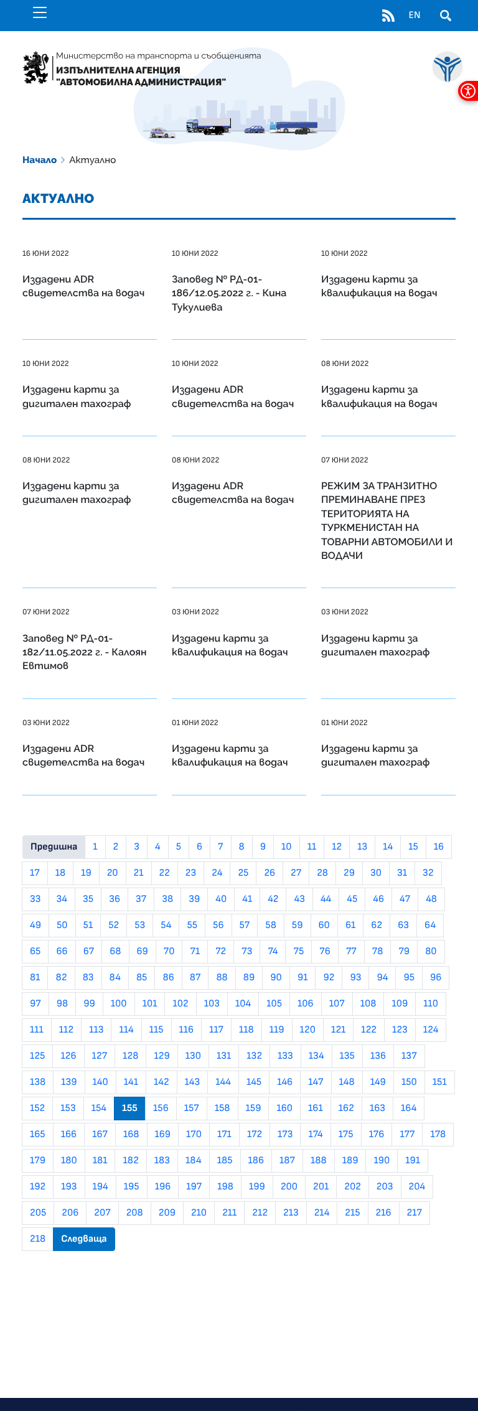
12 (337, 847)
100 (119, 1004)
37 (141, 899)
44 (326, 899)
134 (316, 1056)
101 (150, 1004)
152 (37, 1108)
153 (67, 1108)
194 (100, 1187)
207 (102, 1213)
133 (285, 1056)
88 (221, 978)
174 (315, 1135)
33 (35, 899)
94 (382, 978)
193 (69, 1187)
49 (35, 926)
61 (350, 926)
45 (352, 899)
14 (388, 847)
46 (378, 899)
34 (62, 899)
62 (376, 926)
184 (193, 1161)
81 (35, 978)
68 (115, 952)
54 (166, 926)
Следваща (84, 1239)
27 (296, 873)
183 (162, 1161)
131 (224, 1056)
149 (378, 1082)
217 (414, 1213)
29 (349, 873)
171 (224, 1135)
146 (285, 1082)
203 (385, 1187)
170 (194, 1135)
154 (98, 1108)
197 (194, 1187)
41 (247, 899)
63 (403, 926)
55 (192, 926)
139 (69, 1082)
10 (286, 847)
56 (218, 926)
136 (378, 1056)
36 (114, 899)
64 (430, 926)
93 (355, 978)
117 (216, 1030)
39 (194, 899)
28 (322, 873)
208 (134, 1213)
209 (167, 1213)
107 (337, 1004)
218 (37, 1239)
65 (35, 952)
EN (414, 16)
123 (400, 1030)
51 (88, 926)
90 (276, 978)
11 (312, 847)
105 (274, 1004)
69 (142, 952)
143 (192, 1082)
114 (126, 1030)
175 (346, 1135)
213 (291, 1213)
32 (428, 873)
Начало (39, 160)
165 (37, 1135)
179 (37, 1161)
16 (439, 847)
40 (221, 899)
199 (257, 1187)
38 (167, 899)
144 (223, 1082)
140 (100, 1082)
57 (245, 926)
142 (161, 1082)
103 (212, 1004)
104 (243, 1004)
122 (369, 1030)
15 (413, 847)
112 (66, 1030)
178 (438, 1135)
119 (276, 1030)
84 (115, 978)
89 (249, 978)
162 (346, 1108)
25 (243, 873)
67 (89, 952)
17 (35, 873)
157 (191, 1108)
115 (156, 1030)
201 (321, 1187)
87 (195, 978)
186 (256, 1161)
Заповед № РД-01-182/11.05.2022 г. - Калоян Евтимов (84, 652)
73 (246, 952)
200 (289, 1187)
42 (273, 899)
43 (299, 899)
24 (217, 873)
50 (62, 926)
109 (399, 1004)
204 (417, 1187)
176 (377, 1135)
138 (37, 1082)
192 (37, 1187)
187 (287, 1161)
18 (60, 873)
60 (324, 926)
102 (180, 1004)
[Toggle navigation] (39, 12)
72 (220, 952)
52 (113, 926)
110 (430, 1004)
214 (322, 1213)
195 (131, 1187)
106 (306, 1004)
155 (130, 1108)
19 (86, 873)
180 (69, 1161)
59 (297, 926)
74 (273, 952)
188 (319, 1161)
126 (68, 1056)
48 (431, 899)
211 (229, 1213)
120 (308, 1030)
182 (130, 1161)
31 (402, 873)
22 (164, 873)
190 (381, 1161)
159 (253, 1108)
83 (88, 978)
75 (298, 952)
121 (338, 1030)
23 (190, 873)
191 (412, 1161)
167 (100, 1135)
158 (222, 1108)
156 (161, 1108)
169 (163, 1135)
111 (37, 1030)
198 (225, 1187)
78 (377, 952)
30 (376, 873)
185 (225, 1161)
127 (100, 1056)
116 (186, 1030)
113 (96, 1030)
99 (89, 1004)
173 (285, 1135)
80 (431, 952)
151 (440, 1082)
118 (246, 1030)
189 (350, 1161)
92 (328, 978)
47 (405, 899)
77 (351, 952)
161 (315, 1108)
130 (193, 1056)
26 (269, 873)
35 (88, 899)
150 (409, 1082)
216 (383, 1213)
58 (270, 926)
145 (253, 1082)
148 (347, 1082)
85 (142, 978)
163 (377, 1108)
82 (61, 978)
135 (347, 1056)
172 (254, 1135)
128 (130, 1056)
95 (409, 978)
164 (408, 1108)
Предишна (53, 847)
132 (254, 1056)
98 (62, 1004)
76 (324, 952)
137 (409, 1056)
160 (284, 1108)
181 (100, 1161)
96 (435, 978)
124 (431, 1030)
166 (69, 1135)
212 (260, 1213)
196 (163, 1187)
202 (352, 1187)
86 (168, 978)
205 (38, 1213)
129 (161, 1056)
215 (352, 1213)
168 (131, 1135)
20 (112, 873)
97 (35, 1004)
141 (131, 1082)
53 (139, 926)
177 (407, 1135)
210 (199, 1213)
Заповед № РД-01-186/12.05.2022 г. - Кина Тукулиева (229, 293)
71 (195, 952)
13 (362, 847)
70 (169, 952)
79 (404, 952)
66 (61, 952)
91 (303, 978)
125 (37, 1056)
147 (315, 1082)
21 (139, 873)
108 (368, 1004)
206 (70, 1213)
